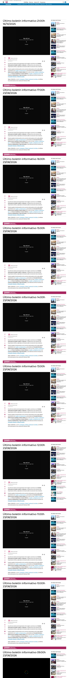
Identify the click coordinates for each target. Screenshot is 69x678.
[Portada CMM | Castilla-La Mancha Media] (7, 2)
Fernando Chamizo (12, 76)
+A (42, 61)
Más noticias (49, 4)
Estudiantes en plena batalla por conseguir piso (61, 58)
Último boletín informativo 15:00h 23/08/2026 (61, 487)
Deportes (42, 4)
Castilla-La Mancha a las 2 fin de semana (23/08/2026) (61, 76)
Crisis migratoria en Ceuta (17, 0)
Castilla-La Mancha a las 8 (35, 73)
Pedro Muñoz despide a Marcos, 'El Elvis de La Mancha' (61, 47)
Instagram (22, 79)
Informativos (31, 4)
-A (44, 61)
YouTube (36, 79)
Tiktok (26, 79)
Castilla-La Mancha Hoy (20, 70)
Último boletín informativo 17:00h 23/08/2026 (61, 29)
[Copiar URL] (26, 42)
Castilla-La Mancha (22, 4)
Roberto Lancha (20, 76)
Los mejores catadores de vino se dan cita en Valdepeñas (61, 35)
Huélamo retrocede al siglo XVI (60, 24)
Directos (31, 2)
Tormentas (11, 0)
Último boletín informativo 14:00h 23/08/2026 (61, 499)
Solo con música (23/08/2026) (59, 493)
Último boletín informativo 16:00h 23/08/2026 (61, 52)
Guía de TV (37, 2)
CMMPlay (26, 2)
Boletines (37, 4)
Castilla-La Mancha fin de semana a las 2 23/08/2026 (61, 70)
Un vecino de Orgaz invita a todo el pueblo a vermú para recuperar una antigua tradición (61, 41)
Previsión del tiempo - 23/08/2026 (61, 63)
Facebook (31, 79)
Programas (42, 2)
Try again (26, 44)
